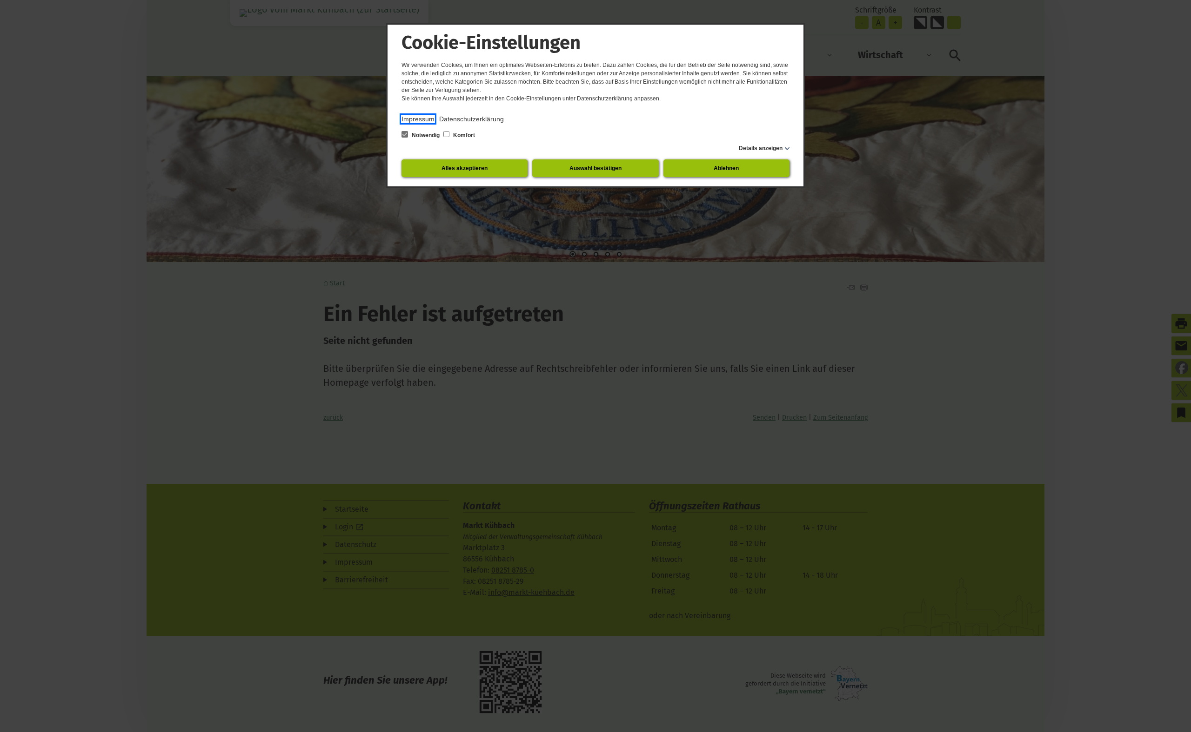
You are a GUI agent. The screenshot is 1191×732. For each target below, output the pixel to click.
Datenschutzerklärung (471, 119)
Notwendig (425, 135)
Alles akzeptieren (465, 168)
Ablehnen (726, 168)
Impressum (418, 119)
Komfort (463, 135)
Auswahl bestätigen (595, 168)
